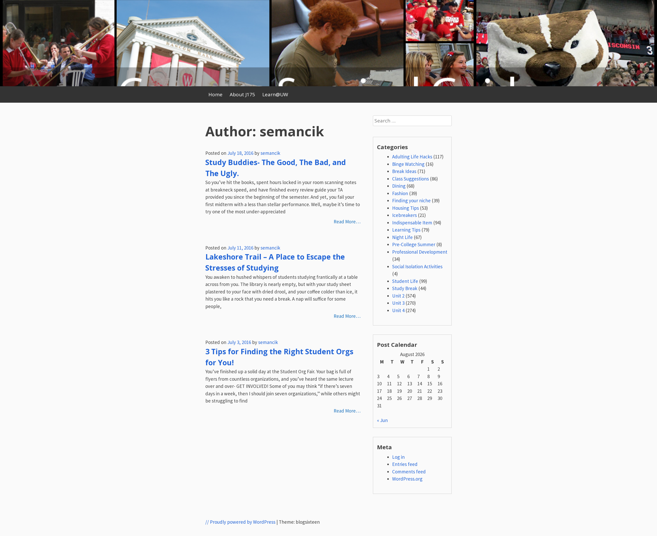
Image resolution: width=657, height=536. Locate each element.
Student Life (405, 281)
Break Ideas (404, 171)
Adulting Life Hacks (412, 157)
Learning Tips (406, 230)
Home (215, 94)
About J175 (242, 94)
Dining (398, 186)
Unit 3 (398, 303)
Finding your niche (411, 200)
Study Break (404, 288)
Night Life (402, 237)
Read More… (347, 221)
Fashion (400, 193)
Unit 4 (398, 310)
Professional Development (419, 252)
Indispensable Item (412, 222)
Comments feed (409, 471)
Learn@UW (275, 94)
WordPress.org (407, 479)
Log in (398, 457)
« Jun (382, 420)
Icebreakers (404, 215)
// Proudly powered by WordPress (240, 522)
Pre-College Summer (413, 244)
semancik (270, 153)
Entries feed (405, 464)
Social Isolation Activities (417, 266)
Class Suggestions (410, 179)
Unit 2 (398, 296)
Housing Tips (405, 208)
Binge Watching (408, 164)
